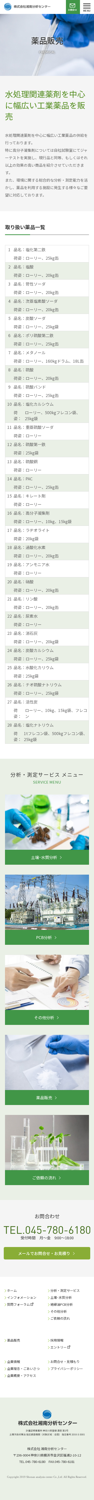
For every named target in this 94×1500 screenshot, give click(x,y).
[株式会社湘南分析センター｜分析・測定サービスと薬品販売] (25, 7)
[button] (47, 857)
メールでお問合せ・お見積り (44, 1253)
